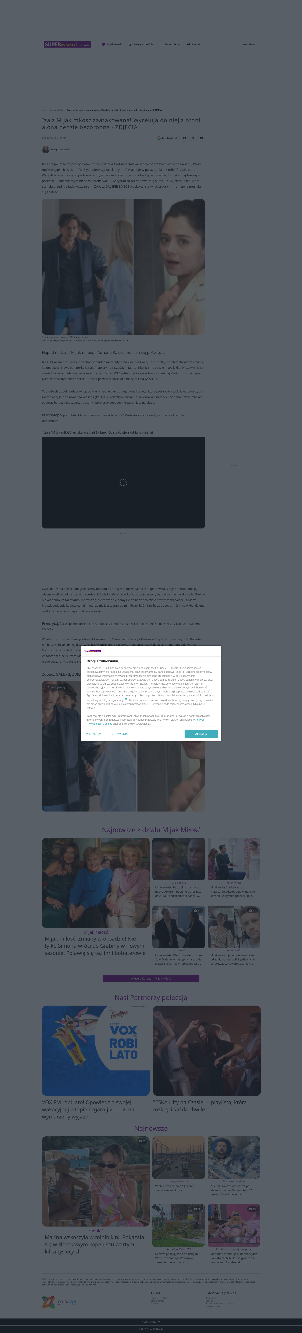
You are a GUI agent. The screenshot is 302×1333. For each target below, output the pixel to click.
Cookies (107, 723)
